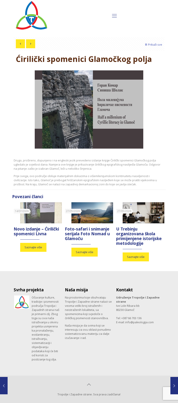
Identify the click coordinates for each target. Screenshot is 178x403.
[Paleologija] (31, 15)
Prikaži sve (155, 44)
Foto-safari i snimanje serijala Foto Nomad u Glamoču (87, 233)
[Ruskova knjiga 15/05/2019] (4, 385)
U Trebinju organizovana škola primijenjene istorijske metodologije (139, 236)
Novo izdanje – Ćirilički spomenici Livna (36, 231)
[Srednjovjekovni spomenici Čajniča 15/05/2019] (174, 385)
